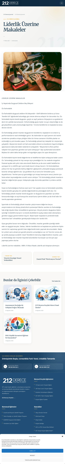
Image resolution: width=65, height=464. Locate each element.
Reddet (32, 455)
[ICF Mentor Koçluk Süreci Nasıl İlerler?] (48, 293)
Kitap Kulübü (39, 420)
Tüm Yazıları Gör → (57, 281)
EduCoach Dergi (40, 416)
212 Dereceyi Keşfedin (8, 397)
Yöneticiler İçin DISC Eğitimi (10, 423)
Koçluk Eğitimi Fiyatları (42, 399)
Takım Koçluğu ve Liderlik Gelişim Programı (15, 416)
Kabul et (33, 451)
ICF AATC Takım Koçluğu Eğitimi (44, 396)
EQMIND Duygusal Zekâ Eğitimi (11, 420)
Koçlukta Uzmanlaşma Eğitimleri (44, 392)
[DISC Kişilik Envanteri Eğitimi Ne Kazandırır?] (17, 324)
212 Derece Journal (8, 14)
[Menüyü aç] (62, 3)
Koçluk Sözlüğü (40, 423)
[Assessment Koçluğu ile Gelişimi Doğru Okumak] (17, 293)
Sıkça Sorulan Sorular (41, 412)
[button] (62, 436)
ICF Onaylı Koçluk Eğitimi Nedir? (44, 430)
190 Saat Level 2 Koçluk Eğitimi (44, 388)
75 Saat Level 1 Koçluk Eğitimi (44, 385)
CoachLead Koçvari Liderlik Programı (13, 412)
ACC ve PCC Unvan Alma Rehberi (45, 427)
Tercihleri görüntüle (32, 460)
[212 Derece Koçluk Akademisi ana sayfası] (14, 380)
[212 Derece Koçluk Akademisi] (10, 3)
